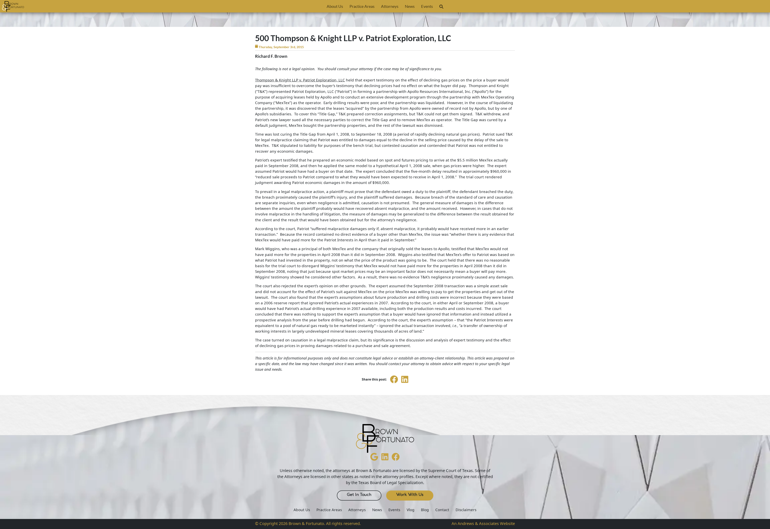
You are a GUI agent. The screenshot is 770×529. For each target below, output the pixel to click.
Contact (442, 509)
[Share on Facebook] (394, 383)
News (410, 6)
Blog (425, 509)
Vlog (410, 509)
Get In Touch (359, 495)
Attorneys (389, 6)
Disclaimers (466, 509)
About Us (335, 6)
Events (427, 6)
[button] (441, 7)
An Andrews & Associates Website (483, 523)
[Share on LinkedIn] (404, 383)
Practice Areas (362, 6)
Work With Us (409, 495)
